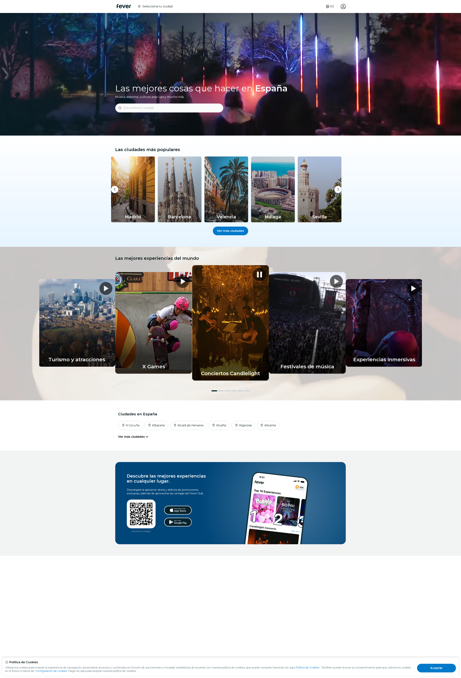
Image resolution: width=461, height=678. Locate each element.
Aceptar (436, 668)
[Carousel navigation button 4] (234, 390)
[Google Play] (178, 522)
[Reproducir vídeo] (336, 281)
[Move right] (338, 189)
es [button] (332, 6)
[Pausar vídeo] (259, 274)
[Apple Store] (178, 510)
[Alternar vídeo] (230, 323)
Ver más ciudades (230, 231)
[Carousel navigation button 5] (240, 390)
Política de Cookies (307, 667)
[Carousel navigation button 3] (227, 390)
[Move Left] (114, 189)
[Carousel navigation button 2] (221, 390)
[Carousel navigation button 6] (247, 390)
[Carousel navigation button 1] (214, 390)
